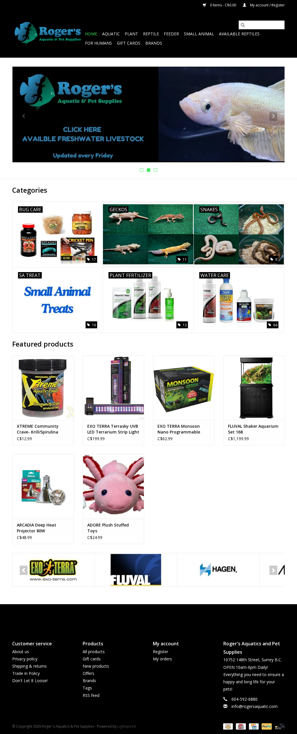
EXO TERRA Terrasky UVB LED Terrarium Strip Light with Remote (113, 429)
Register (160, 651)
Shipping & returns (29, 666)
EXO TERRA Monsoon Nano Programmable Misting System (178, 429)
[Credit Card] (253, 726)
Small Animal (199, 34)
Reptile (151, 34)
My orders (162, 659)
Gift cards (128, 43)
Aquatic (111, 34)
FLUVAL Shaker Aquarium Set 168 (253, 429)
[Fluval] (54, 570)
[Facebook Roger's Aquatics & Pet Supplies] (138, 617)
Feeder (171, 34)
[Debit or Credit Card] (279, 726)
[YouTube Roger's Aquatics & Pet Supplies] (148, 617)
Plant (131, 34)
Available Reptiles (239, 34)
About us (20, 651)
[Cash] (227, 726)
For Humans (98, 43)
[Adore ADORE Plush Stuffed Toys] (113, 486)
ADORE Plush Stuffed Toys (108, 527)
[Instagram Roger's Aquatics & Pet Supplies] (159, 617)
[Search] (242, 25)
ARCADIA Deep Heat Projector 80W (36, 527)
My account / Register (267, 5)
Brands (153, 43)
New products (96, 666)
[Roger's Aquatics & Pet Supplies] (47, 34)
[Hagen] (136, 570)
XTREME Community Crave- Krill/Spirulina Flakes (38, 429)
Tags (87, 688)
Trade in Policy (26, 673)
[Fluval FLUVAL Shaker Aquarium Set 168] (254, 388)
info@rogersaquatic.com (254, 706)
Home (91, 34)
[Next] (273, 116)
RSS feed (91, 695)
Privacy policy (24, 659)
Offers (88, 673)
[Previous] (24, 116)
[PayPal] (266, 726)
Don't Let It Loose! (30, 680)
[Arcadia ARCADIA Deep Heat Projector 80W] (43, 486)
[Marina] (219, 570)
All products (94, 651)
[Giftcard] (240, 726)
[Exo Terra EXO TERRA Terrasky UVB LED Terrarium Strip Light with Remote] (113, 388)
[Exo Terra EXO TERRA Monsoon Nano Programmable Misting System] (184, 388)
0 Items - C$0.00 (223, 5)
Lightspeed (126, 726)
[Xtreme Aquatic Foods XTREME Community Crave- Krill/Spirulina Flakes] (43, 388)
